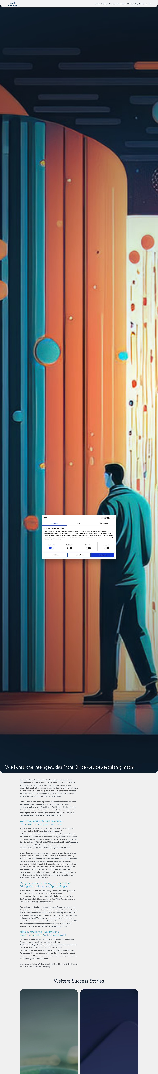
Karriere (123, 4)
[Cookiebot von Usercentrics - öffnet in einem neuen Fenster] (103, 518)
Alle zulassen (102, 555)
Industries (104, 4)
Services (97, 4)
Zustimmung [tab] (54, 523)
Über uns (130, 4)
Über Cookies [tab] (104, 523)
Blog (136, 4)
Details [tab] (79, 523)
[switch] (69, 548)
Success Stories (114, 4)
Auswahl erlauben (79, 555)
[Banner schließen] (113, 517)
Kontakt (141, 4)
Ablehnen (55, 555)
